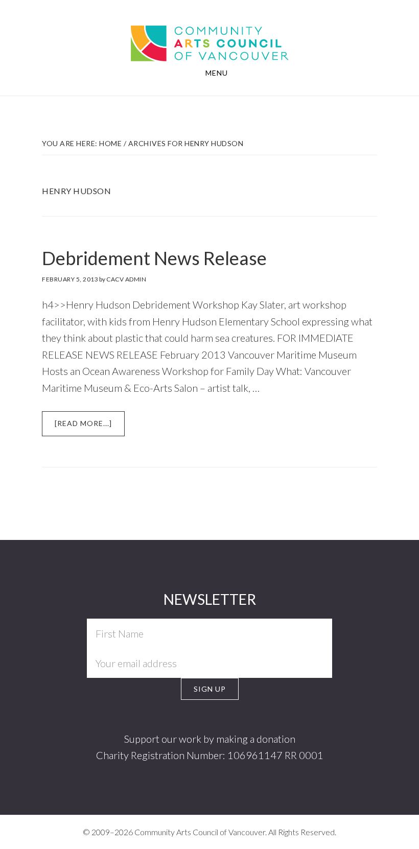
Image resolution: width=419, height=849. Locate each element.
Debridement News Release (154, 258)
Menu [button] (216, 72)
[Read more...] (90, 427)
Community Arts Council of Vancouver (210, 34)
